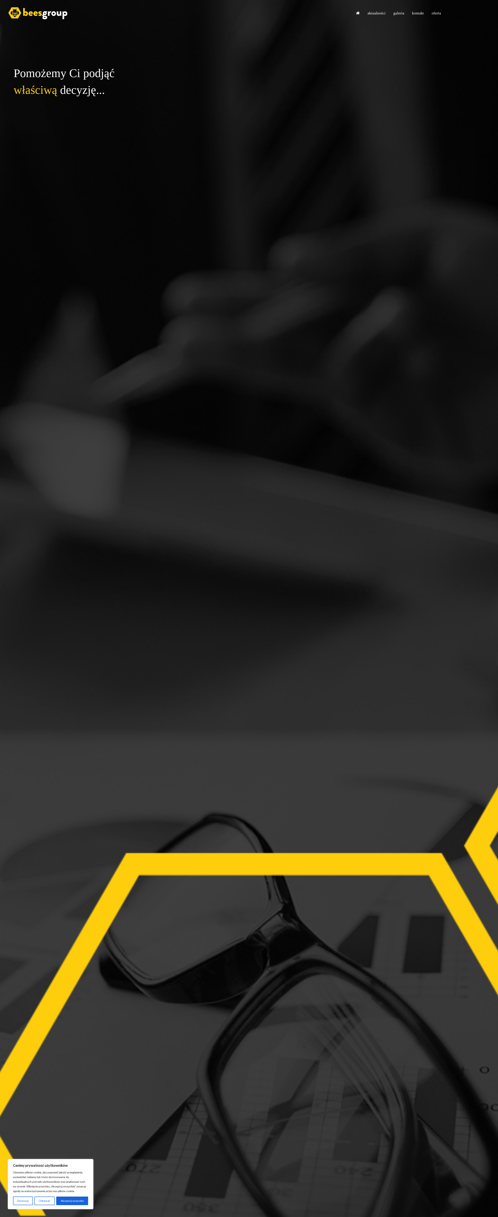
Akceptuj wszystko (72, 1200)
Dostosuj (22, 1200)
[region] (50, 1184)
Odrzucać (44, 1200)
